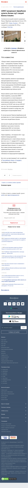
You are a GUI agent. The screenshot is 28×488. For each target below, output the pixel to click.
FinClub (10, 27)
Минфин (10, 169)
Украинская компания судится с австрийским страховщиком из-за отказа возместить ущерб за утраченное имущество (14, 240)
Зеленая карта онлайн (6, 423)
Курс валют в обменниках (7, 391)
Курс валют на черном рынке (7, 393)
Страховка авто (4, 429)
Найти (23, 327)
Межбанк (3, 351)
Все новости (5, 290)
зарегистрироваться (13, 195)
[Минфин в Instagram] (18, 303)
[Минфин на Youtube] (22, 303)
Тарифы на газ (4, 355)
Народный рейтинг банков (7, 360)
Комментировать (17, 175)
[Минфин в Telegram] (9, 303)
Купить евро (4, 397)
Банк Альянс (13, 23)
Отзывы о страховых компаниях (8, 425)
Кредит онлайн (4, 358)
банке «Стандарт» (16, 160)
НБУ (10, 128)
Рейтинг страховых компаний (7, 427)
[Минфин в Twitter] (14, 303)
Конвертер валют (5, 357)
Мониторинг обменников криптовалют (9, 362)
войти (3, 195)
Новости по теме (14, 227)
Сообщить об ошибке (14, 332)
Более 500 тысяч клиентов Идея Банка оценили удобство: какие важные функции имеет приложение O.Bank (13, 234)
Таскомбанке (6, 160)
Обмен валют (4, 390)
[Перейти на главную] (4, 2)
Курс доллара (4, 341)
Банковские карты (5, 347)
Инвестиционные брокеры (7, 349)
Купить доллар (4, 395)
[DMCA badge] (14, 479)
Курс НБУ (3, 345)
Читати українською (18, 7)
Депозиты (3, 353)
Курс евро (3, 343)
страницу (14, 48)
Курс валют (3, 339)
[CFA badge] (21, 438)
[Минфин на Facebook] (5, 303)
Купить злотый (4, 399)
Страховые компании (6, 431)
